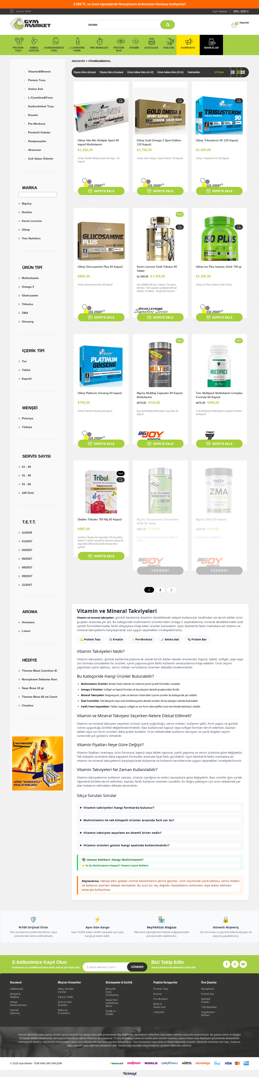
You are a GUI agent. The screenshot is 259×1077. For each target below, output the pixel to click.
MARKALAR (211, 47)
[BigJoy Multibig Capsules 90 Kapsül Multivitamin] (160, 367)
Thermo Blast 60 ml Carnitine (41, 696)
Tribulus (27, 304)
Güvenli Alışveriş (15, 1012)
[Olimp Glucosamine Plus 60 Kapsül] (101, 241)
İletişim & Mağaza (15, 995)
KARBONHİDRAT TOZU (54, 49)
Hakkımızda (16, 988)
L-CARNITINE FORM (77, 49)
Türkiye (27, 427)
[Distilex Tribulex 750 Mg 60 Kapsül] (101, 494)
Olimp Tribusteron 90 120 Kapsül (217, 140)
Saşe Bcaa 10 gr (33, 688)
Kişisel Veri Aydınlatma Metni (112, 1003)
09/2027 (27, 576)
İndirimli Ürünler (205, 1000)
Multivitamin (30, 278)
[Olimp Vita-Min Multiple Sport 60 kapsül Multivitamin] (101, 115)
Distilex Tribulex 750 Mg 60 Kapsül (100, 519)
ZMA (25, 312)
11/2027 (27, 584)
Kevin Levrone (32, 221)
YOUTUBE (243, 964)
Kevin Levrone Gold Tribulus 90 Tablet (157, 268)
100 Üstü (28, 492)
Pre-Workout (36, 123)
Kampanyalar (37, 141)
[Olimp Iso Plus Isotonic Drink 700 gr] (219, 241)
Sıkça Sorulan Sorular (66, 990)
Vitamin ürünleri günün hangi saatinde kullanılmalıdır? (126, 845)
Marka (29, 187)
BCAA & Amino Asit (159, 1005)
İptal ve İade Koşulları (65, 1003)
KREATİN (168, 47)
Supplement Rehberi (208, 1014)
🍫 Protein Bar (197, 639)
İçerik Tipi (33, 350)
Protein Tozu (37, 80)
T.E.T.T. (29, 522)
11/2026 (27, 532)
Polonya (27, 418)
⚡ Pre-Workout (142, 639)
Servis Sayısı (36, 456)
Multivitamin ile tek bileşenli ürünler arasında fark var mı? (128, 820)
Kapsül (27, 378)
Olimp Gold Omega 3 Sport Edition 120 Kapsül (159, 142)
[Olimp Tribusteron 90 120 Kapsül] (219, 115)
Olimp (26, 229)
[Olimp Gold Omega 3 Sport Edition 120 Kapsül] (160, 115)
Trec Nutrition (31, 238)
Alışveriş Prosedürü (64, 1012)
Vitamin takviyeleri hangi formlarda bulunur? (118, 807)
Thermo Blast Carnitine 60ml (41, 670)
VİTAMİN (134, 47)
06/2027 (27, 558)
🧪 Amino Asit (170, 639)
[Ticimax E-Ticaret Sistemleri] (129, 1074)
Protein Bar (207, 993)
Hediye (29, 660)
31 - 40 (26, 475)
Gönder (137, 966)
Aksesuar (34, 149)
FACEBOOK (226, 964)
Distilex (27, 212)
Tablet (26, 370)
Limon (26, 631)
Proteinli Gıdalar (39, 132)
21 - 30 (26, 466)
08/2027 (27, 567)
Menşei (30, 408)
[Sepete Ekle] (101, 191)
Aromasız (28, 622)
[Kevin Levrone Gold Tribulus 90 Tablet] (160, 241)
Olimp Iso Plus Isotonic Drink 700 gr (219, 266)
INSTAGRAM (235, 964)
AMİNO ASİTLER (34, 49)
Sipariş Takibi (23, 11)
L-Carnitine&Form (40, 97)
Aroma (29, 611)
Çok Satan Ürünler (40, 158)
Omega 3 (28, 286)
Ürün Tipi (32, 267)
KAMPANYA (188, 47)
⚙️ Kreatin (116, 639)
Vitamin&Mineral (39, 71)
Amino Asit (35, 89)
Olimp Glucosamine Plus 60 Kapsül (100, 266)
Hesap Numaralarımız (18, 1003)
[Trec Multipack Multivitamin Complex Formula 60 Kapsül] (219, 367)
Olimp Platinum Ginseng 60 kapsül (100, 393)
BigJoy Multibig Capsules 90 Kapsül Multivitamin (159, 395)
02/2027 (27, 550)
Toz (24, 361)
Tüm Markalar (209, 1007)
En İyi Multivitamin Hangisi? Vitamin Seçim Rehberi (117, 865)
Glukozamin (30, 295)
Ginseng (28, 321)
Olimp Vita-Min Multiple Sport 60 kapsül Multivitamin (98, 142)
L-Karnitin (158, 1012)
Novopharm (207, 988)
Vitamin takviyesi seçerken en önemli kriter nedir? (122, 833)
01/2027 (27, 541)
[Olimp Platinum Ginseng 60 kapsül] (101, 367)
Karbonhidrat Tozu (41, 106)
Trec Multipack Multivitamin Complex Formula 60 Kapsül (219, 395)
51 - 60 (26, 484)
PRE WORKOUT (99, 47)
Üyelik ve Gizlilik (111, 1013)
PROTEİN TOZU (18, 49)
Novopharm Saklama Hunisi (41, 679)
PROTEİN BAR (119, 49)
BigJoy (27, 203)
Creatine (27, 705)
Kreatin (33, 115)
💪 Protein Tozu (90, 639)
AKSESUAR (151, 47)
